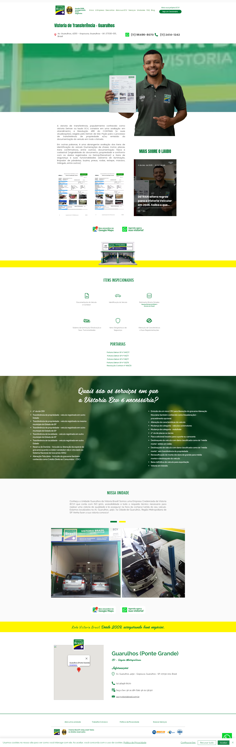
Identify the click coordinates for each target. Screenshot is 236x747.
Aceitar (223, 742)
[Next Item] (180, 562)
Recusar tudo (207, 742)
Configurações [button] (188, 742)
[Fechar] (232, 742)
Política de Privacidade (134, 742)
